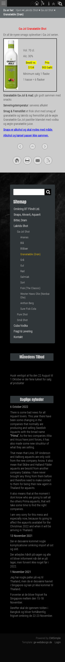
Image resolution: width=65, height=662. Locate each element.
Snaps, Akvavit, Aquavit (27, 214)
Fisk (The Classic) (30, 288)
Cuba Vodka (21, 325)
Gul (22, 265)
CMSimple (55, 638)
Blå (22, 243)
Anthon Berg (27, 303)
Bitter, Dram (20, 220)
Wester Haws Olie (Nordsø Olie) (34, 295)
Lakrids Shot (31, 10)
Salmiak (24, 276)
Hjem (19, 10)
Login (58, 642)
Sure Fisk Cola (28, 308)
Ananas (24, 237)
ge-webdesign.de (43, 642)
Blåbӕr (24, 248)
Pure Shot (22, 314)
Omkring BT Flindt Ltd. (27, 209)
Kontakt (18, 337)
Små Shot (22, 320)
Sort (22, 282)
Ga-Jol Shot (47, 10)
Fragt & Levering (23, 331)
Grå (22, 260)
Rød (22, 271)
